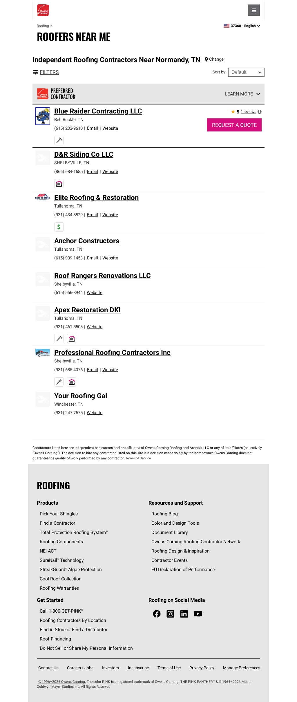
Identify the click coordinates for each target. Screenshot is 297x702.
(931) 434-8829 (68, 214)
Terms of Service (138, 458)
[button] (260, 111)
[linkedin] (184, 614)
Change (216, 59)
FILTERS (49, 72)
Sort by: (219, 72)
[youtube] (198, 614)
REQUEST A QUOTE (234, 125)
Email (92, 128)
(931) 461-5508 (68, 326)
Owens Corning (43, 10)
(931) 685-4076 (68, 369)
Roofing (43, 26)
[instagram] (170, 614)
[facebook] (157, 614)
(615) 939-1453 (68, 258)
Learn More (239, 94)
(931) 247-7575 (68, 412)
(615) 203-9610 (68, 128)
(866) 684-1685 (68, 171)
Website (110, 128)
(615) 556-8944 (68, 292)
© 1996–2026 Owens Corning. (62, 681)
